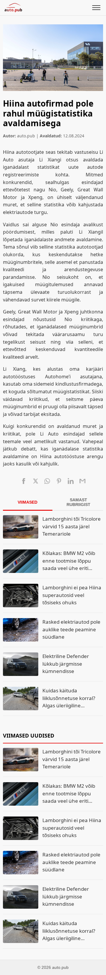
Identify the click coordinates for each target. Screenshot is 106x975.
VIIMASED (27, 502)
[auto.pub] (13, 7)
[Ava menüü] (96, 7)
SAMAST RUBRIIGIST (78, 502)
